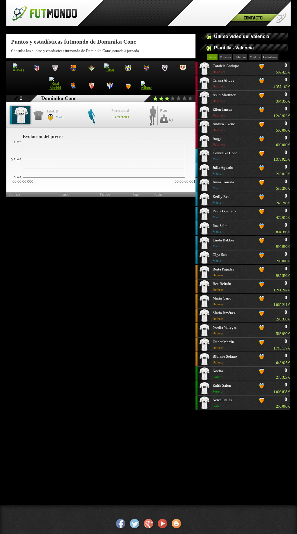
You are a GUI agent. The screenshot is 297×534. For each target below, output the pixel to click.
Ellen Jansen (222, 112)
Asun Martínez (224, 98)
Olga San (220, 257)
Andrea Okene (224, 127)
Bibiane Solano (225, 359)
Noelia (218, 374)
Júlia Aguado (223, 170)
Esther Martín (223, 345)
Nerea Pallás (222, 403)
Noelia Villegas (225, 330)
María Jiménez (224, 315)
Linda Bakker (223, 243)
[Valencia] (261, 68)
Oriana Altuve (223, 83)
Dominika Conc (225, 156)
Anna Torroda (223, 185)
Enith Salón (222, 388)
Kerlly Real (222, 199)
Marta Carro (222, 301)
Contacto (253, 17)
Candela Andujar (226, 69)
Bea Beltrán (222, 286)
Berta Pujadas (223, 272)
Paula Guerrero (224, 214)
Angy (219, 141)
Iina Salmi (221, 228)
